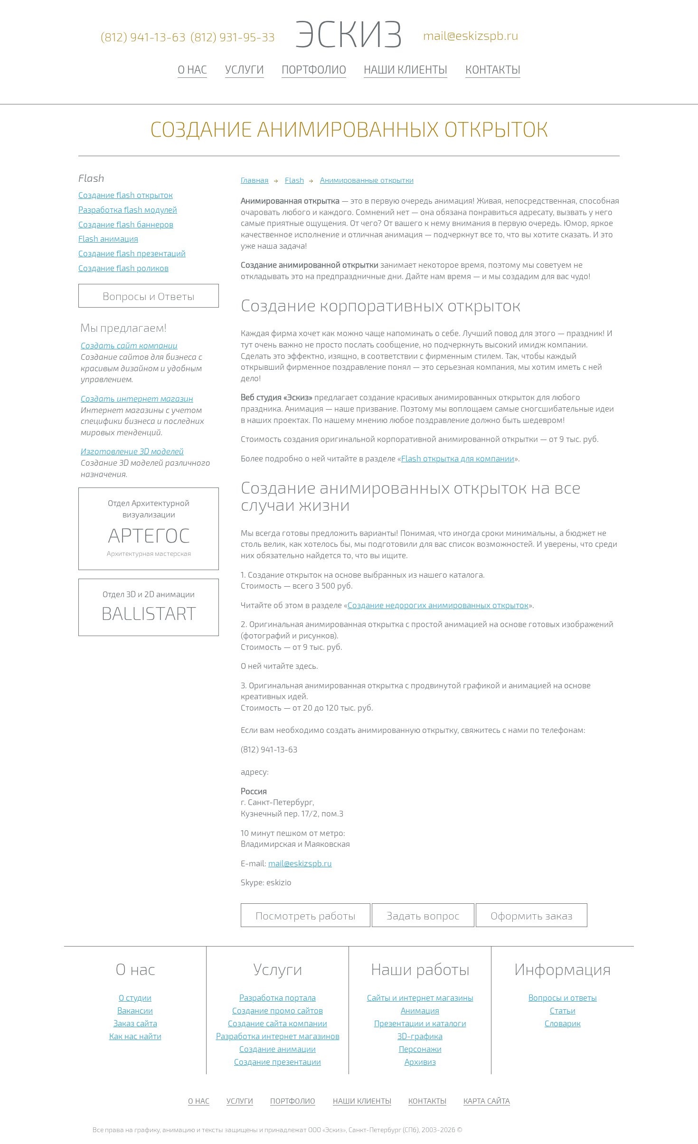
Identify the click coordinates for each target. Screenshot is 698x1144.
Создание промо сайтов (277, 1010)
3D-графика (420, 1036)
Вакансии (135, 1010)
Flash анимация (108, 238)
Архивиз (420, 1061)
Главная (255, 179)
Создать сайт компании (129, 345)
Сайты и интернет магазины (420, 997)
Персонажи (420, 1048)
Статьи (562, 1010)
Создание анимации (277, 1048)
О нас (192, 69)
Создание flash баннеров (125, 224)
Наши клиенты (405, 69)
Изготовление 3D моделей (132, 451)
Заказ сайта (135, 1023)
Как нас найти (135, 1036)
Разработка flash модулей (127, 209)
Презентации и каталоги (420, 1023)
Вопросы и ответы (562, 997)
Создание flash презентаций (132, 253)
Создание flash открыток (125, 194)
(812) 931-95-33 (232, 37)
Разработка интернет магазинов (278, 1036)
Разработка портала (277, 997)
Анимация (420, 1010)
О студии (135, 997)
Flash (294, 179)
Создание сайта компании (277, 1023)
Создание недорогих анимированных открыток (438, 605)
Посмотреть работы (305, 915)
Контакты (492, 69)
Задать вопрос (423, 915)
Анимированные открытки (367, 179)
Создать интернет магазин (137, 398)
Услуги (244, 69)
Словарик (563, 1023)
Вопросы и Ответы (149, 295)
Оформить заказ (531, 915)
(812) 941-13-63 (143, 37)
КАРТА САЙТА (486, 1100)
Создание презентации (277, 1061)
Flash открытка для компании (457, 458)
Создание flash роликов (123, 267)
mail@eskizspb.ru (471, 35)
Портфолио (314, 69)
